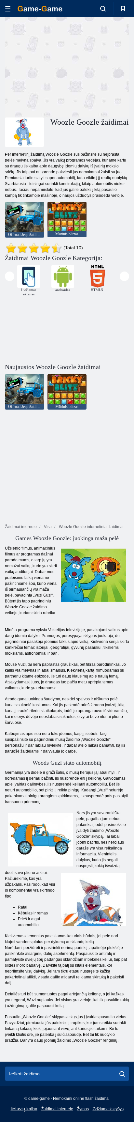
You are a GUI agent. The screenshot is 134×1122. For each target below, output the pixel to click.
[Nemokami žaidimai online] (40, 8)
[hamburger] (8, 8)
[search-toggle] (103, 8)
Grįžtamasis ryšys (108, 1109)
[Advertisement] (59, 66)
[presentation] (9, 276)
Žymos (83, 1109)
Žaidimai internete (57, 1109)
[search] (122, 1074)
